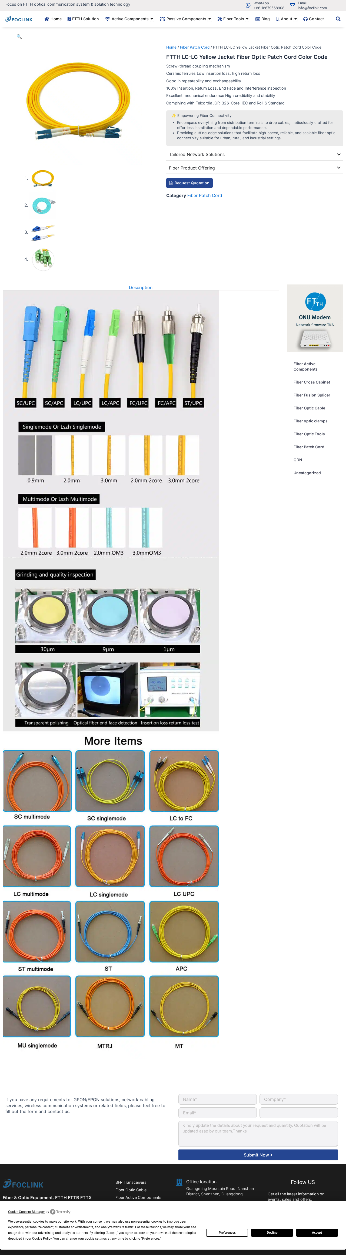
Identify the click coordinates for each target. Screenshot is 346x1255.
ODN (298, 459)
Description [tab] (140, 287)
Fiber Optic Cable (309, 408)
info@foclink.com (312, 8)
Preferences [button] (150, 1238)
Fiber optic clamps (311, 421)
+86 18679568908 (269, 8)
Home (171, 47)
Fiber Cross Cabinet (312, 382)
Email (302, 3)
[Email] (292, 5)
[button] (19, 36)
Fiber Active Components (306, 366)
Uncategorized (307, 472)
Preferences (227, 1232)
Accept (317, 1232)
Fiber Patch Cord (194, 47)
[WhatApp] (248, 5)
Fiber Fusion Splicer (312, 395)
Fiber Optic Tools (309, 434)
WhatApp (261, 3)
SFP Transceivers (131, 1182)
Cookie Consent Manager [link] (26, 1212)
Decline (272, 1232)
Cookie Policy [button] (42, 1238)
